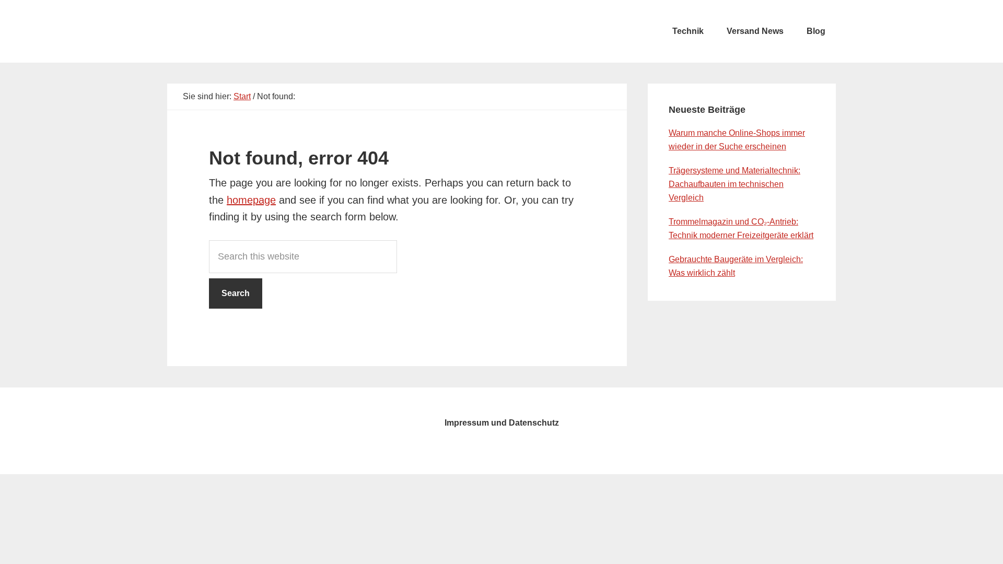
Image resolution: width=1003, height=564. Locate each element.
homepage (251, 200)
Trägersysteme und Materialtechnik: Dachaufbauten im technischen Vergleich (734, 184)
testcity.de (245, 31)
